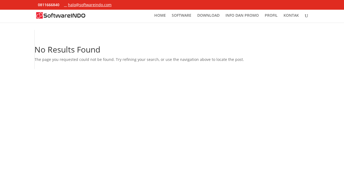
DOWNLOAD (208, 15)
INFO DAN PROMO (242, 15)
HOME (160, 15)
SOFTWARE (181, 15)
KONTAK (291, 15)
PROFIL (271, 15)
